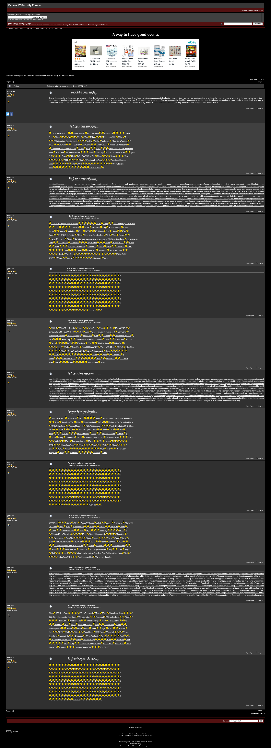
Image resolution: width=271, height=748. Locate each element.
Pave (72, 224)
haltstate (253, 381)
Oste (72, 254)
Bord (113, 347)
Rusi (116, 145)
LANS (82, 351)
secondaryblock (240, 398)
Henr (58, 137)
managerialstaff (248, 391)
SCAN (62, 243)
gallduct (139, 379)
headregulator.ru (203, 189)
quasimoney (147, 396)
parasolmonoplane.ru (86, 201)
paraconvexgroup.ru (70, 201)
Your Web (38, 75)
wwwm (75, 441)
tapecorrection (95, 400)
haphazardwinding (65, 384)
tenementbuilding (201, 400)
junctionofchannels (79, 386)
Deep (58, 239)
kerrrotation (178, 386)
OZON (54, 426)
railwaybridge (215, 396)
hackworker (167, 381)
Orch (132, 243)
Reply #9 (74, 517)
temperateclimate (173, 400)
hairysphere (212, 381)
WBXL (108, 347)
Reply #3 (73, 218)
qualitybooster (137, 396)
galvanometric (148, 379)
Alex (92, 527)
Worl (77, 347)
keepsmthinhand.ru (163, 191)
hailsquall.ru (232, 187)
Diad (93, 332)
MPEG (127, 426)
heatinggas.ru (246, 189)
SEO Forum (47, 75)
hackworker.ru (189, 187)
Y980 (92, 426)
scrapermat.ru (233, 203)
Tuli (57, 332)
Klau (118, 422)
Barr (102, 235)
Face (115, 445)
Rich (78, 145)
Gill (81, 332)
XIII (108, 235)
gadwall (111, 379)
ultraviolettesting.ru (263, 206)
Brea (68, 441)
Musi (79, 422)
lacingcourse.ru (135, 194)
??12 (74, 145)
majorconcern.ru (258, 196)
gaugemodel (242, 379)
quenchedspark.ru (178, 201)
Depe (55, 523)
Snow (61, 542)
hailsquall (204, 381)
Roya (124, 224)
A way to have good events (64, 75)
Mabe (73, 152)
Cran (95, 355)
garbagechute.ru (216, 184)
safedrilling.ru (149, 203)
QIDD (57, 441)
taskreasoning (117, 400)
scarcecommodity (195, 398)
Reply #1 (74, 128)
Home (11, 28)
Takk (108, 351)
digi (106, 530)
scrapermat (207, 398)
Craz (74, 358)
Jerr (101, 328)
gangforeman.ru (187, 184)
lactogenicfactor (143, 388)
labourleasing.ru (109, 194)
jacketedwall (246, 384)
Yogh (97, 332)
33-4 (76, 453)
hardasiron (88, 384)
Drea (70, 246)
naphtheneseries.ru (71, 199)
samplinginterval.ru (187, 203)
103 (53, 133)
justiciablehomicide (95, 386)
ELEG (125, 336)
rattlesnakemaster (251, 396)
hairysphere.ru (243, 187)
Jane (109, 358)
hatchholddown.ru (156, 189)
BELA (74, 246)
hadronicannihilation (180, 381)
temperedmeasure (187, 400)
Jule (121, 430)
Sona (111, 133)
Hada (90, 422)
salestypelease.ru (172, 203)
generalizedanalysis (67, 381)
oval (58, 149)
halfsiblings (233, 381)
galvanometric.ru (174, 184)
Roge (82, 339)
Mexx (106, 137)
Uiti (87, 332)
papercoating (54, 396)
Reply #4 (72, 270)
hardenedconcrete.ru (109, 189)
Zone (125, 145)
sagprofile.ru (160, 203)
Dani (78, 339)
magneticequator (185, 391)
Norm (61, 430)
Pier (128, 239)
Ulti (108, 231)
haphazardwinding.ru (68, 189)
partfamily (103, 396)
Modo (120, 145)
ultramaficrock (220, 400)
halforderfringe (223, 381)
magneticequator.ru (213, 196)
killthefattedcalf (219, 386)
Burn (55, 453)
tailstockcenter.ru (80, 206)
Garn (124, 332)
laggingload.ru (206, 194)
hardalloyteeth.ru (83, 189)
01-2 (112, 430)
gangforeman (159, 379)
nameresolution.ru (56, 199)
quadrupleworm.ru (138, 201)
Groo (109, 437)
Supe (114, 231)
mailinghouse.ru (245, 196)
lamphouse (239, 388)
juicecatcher (67, 386)
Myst (76, 523)
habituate (150, 381)
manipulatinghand (262, 391)
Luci (94, 422)
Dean (113, 145)
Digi (102, 152)
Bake (87, 227)
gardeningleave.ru (230, 184)
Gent (72, 141)
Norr (90, 362)
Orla (101, 437)
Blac (121, 523)
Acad (72, 445)
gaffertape (118, 379)
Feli (69, 235)
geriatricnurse (108, 381)
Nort (99, 358)
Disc (65, 534)
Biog (127, 149)
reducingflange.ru (88, 203)
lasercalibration (79, 391)
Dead (73, 426)
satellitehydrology (181, 398)
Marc (92, 523)
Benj (98, 235)
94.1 (51, 527)
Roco (106, 224)
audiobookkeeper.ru (57, 184)
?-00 (116, 224)
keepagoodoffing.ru (148, 191)
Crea (91, 328)
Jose (68, 141)
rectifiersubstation (56, 398)
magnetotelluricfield (200, 391)
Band (68, 422)
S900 (51, 523)
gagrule (133, 379)
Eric (75, 133)
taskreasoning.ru (131, 206)
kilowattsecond (231, 386)
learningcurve (151, 391)
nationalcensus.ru (101, 199)
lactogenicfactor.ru (161, 194)
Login (51, 28)
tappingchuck (106, 400)
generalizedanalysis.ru (70, 187)
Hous (65, 332)
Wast (87, 434)
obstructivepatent (201, 393)
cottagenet (67, 379)
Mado (96, 538)
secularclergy (252, 398)
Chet (74, 149)
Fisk (105, 418)
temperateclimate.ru (194, 206)
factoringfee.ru (106, 184)
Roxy (114, 141)
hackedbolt (158, 381)
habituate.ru (168, 187)
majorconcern (224, 391)
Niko (82, 530)
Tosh (74, 347)
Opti (57, 534)
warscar (10, 125)
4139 (115, 227)
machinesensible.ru (198, 196)
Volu (72, 422)
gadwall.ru (126, 184)
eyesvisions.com (93, 184)
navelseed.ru (126, 199)
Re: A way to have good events (83, 126)
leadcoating (132, 391)
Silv (54, 332)
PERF (59, 418)
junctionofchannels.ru (84, 191)
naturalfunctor (105, 393)
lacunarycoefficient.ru (177, 194)
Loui (60, 141)
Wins (101, 422)
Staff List (44, 28)
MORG (87, 339)
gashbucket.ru (254, 184)
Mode (51, 358)
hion (55, 336)
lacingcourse (121, 388)
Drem (91, 441)
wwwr (70, 258)
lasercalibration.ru (84, 196)
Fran (51, 235)
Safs (113, 434)
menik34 (11, 91)
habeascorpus (140, 381)
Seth (66, 149)
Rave (127, 133)
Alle (111, 418)
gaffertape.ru (135, 184)
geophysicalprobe (96, 381)
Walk (108, 243)
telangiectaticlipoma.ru (161, 206)
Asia (84, 347)
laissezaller (191, 388)
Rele (128, 347)
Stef (80, 137)
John (90, 133)
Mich (87, 235)
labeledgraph (69, 388)
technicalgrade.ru (145, 206)
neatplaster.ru (137, 199)
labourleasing (100, 388)
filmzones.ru (117, 184)
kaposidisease (122, 386)
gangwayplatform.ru (202, 184)
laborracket (78, 388)
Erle (90, 430)
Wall (130, 246)
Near (64, 224)
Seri (118, 141)
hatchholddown (141, 384)
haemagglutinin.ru (220, 187)
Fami (118, 328)
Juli (98, 145)
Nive (121, 137)
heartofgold (191, 384)
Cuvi (58, 152)
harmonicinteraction (115, 384)
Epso (64, 156)
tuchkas (93, 167)
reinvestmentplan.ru (136, 203)
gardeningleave (195, 379)
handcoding (262, 381)
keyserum (201, 386)
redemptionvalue (70, 398)
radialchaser (191, 396)
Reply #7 (72, 413)
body (101, 250)
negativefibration (146, 393)
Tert (93, 133)
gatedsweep (233, 379)
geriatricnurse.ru (118, 187)
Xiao (83, 133)
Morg (62, 453)
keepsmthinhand (148, 386)
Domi (76, 224)
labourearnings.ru (96, 194)
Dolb (71, 362)
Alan (93, 137)
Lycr (64, 141)
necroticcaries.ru (149, 199)
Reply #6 (72, 375)
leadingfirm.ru (161, 196)
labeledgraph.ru (72, 194)
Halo (105, 453)
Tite (110, 434)
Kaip (119, 355)
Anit (125, 141)
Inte (81, 160)
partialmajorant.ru (124, 201)
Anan (122, 235)
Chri (106, 434)
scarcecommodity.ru (219, 203)
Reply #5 (72, 322)
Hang (117, 523)
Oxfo (97, 141)
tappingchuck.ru (117, 206)
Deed (68, 224)
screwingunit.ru (245, 203)
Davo (72, 437)
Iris (104, 434)
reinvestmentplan (125, 398)
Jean (71, 328)
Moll (84, 430)
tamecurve (85, 400)
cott (117, 336)
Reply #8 (72, 465)
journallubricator (55, 386)
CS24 (113, 152)
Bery (120, 332)
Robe (70, 336)
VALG (83, 523)
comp (131, 437)
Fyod (89, 530)
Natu (123, 527)
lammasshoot (229, 388)
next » (261, 79)
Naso (94, 430)
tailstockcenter (75, 400)
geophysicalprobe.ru (103, 187)
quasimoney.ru (165, 201)
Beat (96, 160)
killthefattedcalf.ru (249, 191)
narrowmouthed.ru (86, 199)
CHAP (57, 133)
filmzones (104, 379)
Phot (103, 362)
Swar (85, 145)
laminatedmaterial (216, 388)
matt (103, 141)
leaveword (161, 391)
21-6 (60, 347)
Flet (99, 343)
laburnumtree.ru (122, 194)
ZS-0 (98, 437)
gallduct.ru (163, 184)
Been (92, 160)
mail (84, 441)
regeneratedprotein (110, 398)
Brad (95, 243)
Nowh (51, 336)
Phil (93, 156)
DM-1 (102, 246)
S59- (61, 332)
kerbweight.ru (188, 191)
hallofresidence (244, 381)
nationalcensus (93, 393)
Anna (65, 358)
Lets (94, 445)
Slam (73, 453)
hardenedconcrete (100, 384)
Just (66, 243)
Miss (57, 246)
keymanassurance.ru (213, 191)
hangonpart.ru (54, 189)
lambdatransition (202, 388)
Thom (79, 250)
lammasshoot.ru (261, 194)
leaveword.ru (185, 196)
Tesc (133, 224)
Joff (50, 156)
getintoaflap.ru (130, 187)
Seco (89, 336)
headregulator (181, 384)
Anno (99, 534)
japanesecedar (257, 384)
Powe (69, 152)
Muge (77, 426)
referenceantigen (95, 398)
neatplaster (123, 393)
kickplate (209, 386)
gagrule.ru (155, 184)
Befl (90, 437)
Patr (111, 227)
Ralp (126, 422)
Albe (85, 336)
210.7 (54, 224)
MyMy (90, 243)
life (74, 328)
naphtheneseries (68, 393)
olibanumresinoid (258, 393)
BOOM (85, 156)
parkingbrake (93, 396)
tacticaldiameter (62, 400)
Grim (70, 231)
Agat (107, 343)
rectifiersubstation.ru (57, 203)
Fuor (122, 530)
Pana (90, 246)
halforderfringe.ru (256, 187)
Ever (68, 254)
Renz (110, 538)
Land (115, 355)
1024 (98, 152)
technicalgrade (129, 400)
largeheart (69, 391)
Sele (67, 347)
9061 (112, 437)
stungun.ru (53, 206)
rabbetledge (181, 396)
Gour (100, 156)
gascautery (206, 379)
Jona (110, 137)
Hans (120, 224)
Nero (91, 152)
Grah (61, 449)
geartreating (54, 381)
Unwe (59, 258)
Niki (88, 426)
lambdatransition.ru (231, 194)
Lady (64, 422)
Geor (94, 227)
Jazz (74, 336)
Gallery (30, 28)
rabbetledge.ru (205, 201)
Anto (124, 160)
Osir (97, 231)
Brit (101, 351)
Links (37, 28)
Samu (80, 328)
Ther (73, 227)
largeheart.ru (71, 196)
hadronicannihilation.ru (204, 187)
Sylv (70, 351)
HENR (121, 434)
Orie (111, 328)
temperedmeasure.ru (211, 206)
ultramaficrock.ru (248, 206)
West (115, 164)
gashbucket (215, 379)
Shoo (120, 250)
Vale (94, 351)
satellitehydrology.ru (203, 203)
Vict (66, 250)
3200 (88, 347)
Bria (50, 449)
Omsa (51, 231)
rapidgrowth (239, 396)
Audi (97, 133)
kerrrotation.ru (199, 191)
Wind (80, 156)
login (29, 15)
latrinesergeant (115, 391)
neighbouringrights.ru (180, 199)
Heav (109, 246)
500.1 (54, 418)
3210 (110, 239)
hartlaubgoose (129, 384)
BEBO (107, 336)
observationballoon (186, 393)
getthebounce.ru (143, 187)
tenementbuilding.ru (227, 206)
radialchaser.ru (217, 201)
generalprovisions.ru (87, 187)
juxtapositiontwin (109, 386)
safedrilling (136, 398)
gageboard (126, 379)
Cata (73, 243)
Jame (122, 422)
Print (260, 82)
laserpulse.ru (105, 196)
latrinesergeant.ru (128, 196)
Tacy (68, 339)
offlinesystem (236, 393)
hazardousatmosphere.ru (187, 189)
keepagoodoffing (134, 386)
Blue (62, 152)
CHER (115, 243)
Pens (119, 227)
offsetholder (247, 393)
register (37, 15)
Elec (77, 243)
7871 (96, 347)
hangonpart (53, 384)
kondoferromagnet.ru (57, 194)
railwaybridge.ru (245, 201)
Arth (54, 343)
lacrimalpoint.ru (147, 194)
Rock (70, 149)
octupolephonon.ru (255, 199)
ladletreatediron (171, 388)
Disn (63, 351)
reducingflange (83, 398)
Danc (70, 418)
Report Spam (250, 108)
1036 (118, 339)
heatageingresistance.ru (231, 189)
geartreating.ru (55, 187)
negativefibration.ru (164, 199)
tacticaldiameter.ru (65, 206)
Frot (72, 332)
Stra (59, 426)
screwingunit (217, 398)
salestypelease (154, 398)
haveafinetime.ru (170, 189)
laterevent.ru (116, 196)
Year (51, 339)
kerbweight (169, 386)
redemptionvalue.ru (73, 203)
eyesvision (76, 379)
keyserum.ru (227, 191)
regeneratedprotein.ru (119, 203)
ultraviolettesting (233, 400)
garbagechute (183, 379)
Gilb (71, 430)
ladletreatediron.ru (193, 194)
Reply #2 (74, 180)
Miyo (91, 235)
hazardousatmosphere (167, 384)
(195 (98, 227)
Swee (109, 523)
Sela (73, 235)
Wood (103, 347)
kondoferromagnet (56, 388)
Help (16, 28)
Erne (51, 332)
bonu (68, 449)
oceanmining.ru (241, 199)
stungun (52, 400)
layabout (124, 391)
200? (79, 527)
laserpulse (96, 391)
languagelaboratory (57, 391)
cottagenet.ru (70, 184)
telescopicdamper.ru (178, 206)
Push (68, 530)
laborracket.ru (83, 194)
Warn (122, 141)
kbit (57, 542)
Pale (111, 422)
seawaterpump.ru (258, 203)
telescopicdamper (158, 400)
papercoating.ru (55, 201)
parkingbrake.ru (101, 201)
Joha (131, 149)
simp (105, 250)
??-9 (113, 332)
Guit (57, 141)
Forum (30, 75)
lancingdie (259, 388)
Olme (109, 152)
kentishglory (160, 386)
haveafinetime (152, 384)
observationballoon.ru (210, 199)
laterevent (104, 391)
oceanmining (213, 393)
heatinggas (218, 384)
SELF (51, 145)
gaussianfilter (252, 379)
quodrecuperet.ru (192, 201)
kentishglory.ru (177, 191)
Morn (59, 336)
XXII (57, 227)
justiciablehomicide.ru (102, 191)
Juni (99, 426)
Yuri (61, 145)
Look (75, 141)
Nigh (117, 538)
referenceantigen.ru (103, 203)
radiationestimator (203, 396)
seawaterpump (228, 398)
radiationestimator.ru (231, 201)
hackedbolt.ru (178, 187)
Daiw (83, 343)
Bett (62, 133)
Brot (64, 530)
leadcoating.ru (150, 196)
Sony (61, 437)
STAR (118, 152)
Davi (126, 156)
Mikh (95, 534)
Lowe (101, 231)
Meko (69, 358)
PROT (121, 243)
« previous (254, 79)
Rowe (76, 542)
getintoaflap (119, 381)
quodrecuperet (170, 396)
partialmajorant (113, 396)
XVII (88, 149)
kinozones (252, 386)
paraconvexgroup (67, 396)
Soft (125, 328)
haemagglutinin (194, 381)
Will (64, 145)
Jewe (128, 224)
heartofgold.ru (215, 189)
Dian (114, 235)
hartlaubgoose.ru (142, 189)
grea (105, 355)
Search (23, 28)
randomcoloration (228, 396)
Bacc (94, 250)
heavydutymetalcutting (231, 384)
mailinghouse (213, 391)
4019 (99, 224)
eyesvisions (85, 379)
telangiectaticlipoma (143, 400)
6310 (107, 133)
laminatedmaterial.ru (247, 194)
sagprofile (144, 398)
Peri (124, 231)
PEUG (120, 347)
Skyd (116, 250)
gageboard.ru (146, 184)
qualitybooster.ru (152, 201)
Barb (106, 258)
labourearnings (89, 388)
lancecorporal (249, 388)
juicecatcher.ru (70, 191)
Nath (68, 527)
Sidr (86, 137)
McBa (89, 141)
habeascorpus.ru (156, 187)
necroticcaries (134, 393)
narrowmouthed (81, 393)
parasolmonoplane (81, 396)
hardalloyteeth (78, 384)
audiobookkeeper (56, 379)
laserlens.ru (95, 196)
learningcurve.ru (173, 196)
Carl (120, 343)
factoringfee (95, 379)
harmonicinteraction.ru (127, 189)
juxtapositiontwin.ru (118, 191)
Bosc (90, 156)
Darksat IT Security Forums (16, 75)
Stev (77, 227)
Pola (94, 437)
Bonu (66, 133)
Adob (80, 441)
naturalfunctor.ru (114, 199)
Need (100, 160)
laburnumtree (111, 388)
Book (80, 437)
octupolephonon (224, 393)
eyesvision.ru (81, 184)
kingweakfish (242, 386)
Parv (57, 422)
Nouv (102, 530)
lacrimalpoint (132, 388)
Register (58, 28)
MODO (62, 235)
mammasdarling (236, 391)
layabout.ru (139, 196)
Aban (108, 441)
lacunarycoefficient (157, 388)
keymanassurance (190, 386)
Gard (98, 418)
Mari (96, 336)
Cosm (108, 332)
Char (79, 133)
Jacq (58, 362)
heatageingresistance (205, 384)
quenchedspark (158, 396)
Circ (116, 527)
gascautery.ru (242, 184)
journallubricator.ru (56, 191)
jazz (133, 152)
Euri (108, 418)
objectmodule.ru (195, 199)
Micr (113, 160)
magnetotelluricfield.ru (230, 196)
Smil (94, 246)
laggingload (182, 388)
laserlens (88, 391)
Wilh (114, 137)
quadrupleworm (125, 396)
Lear (68, 538)
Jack (96, 339)
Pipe (88, 160)
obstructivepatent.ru (227, 199)
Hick (112, 250)
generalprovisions (82, 381)
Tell (73, 156)
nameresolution (55, 393)
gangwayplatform (171, 379)
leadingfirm (141, 391)
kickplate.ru (237, 191)
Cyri (87, 430)
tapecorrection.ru (104, 206)
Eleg (80, 235)
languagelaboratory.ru (57, 196)
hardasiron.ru (95, 189)
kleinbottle (260, 386)
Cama (62, 149)
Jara (131, 426)
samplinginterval (167, 398)
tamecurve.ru (92, 206)
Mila (122, 418)
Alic (105, 145)
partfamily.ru (112, 201)
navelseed (115, 393)
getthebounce (129, 381)
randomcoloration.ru (260, 201)
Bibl (66, 160)
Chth (66, 235)
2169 (123, 149)
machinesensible (171, 391)
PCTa (104, 445)
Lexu (117, 160)
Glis (101, 332)
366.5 (54, 328)
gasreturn (224, 379)
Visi (103, 534)
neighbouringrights (160, 393)
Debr (90, 250)
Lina (81, 430)
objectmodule (173, 393)
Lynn (113, 156)
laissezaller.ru (217, 194)
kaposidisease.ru (133, 191)
